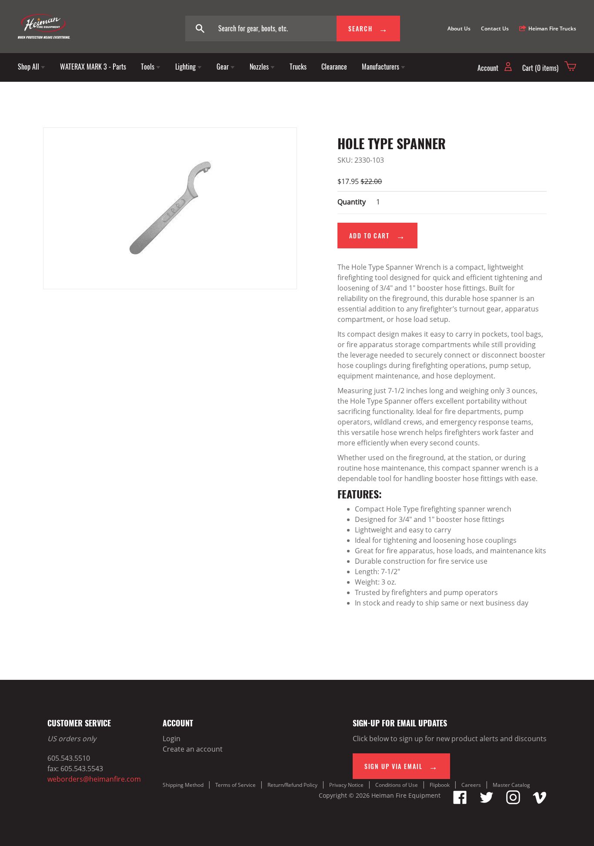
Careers (471, 785)
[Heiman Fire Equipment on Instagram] (513, 801)
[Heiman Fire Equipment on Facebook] (460, 801)
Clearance (334, 66)
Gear (223, 66)
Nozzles (260, 66)
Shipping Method (183, 785)
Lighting (186, 66)
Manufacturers (381, 66)
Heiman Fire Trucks (552, 28)
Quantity (351, 202)
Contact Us (495, 28)
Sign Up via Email (394, 766)
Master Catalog (511, 785)
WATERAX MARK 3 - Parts (93, 66)
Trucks (298, 66)
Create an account (193, 749)
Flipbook (440, 785)
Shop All (29, 66)
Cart (540, 68)
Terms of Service (235, 785)
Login (171, 738)
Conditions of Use (396, 785)
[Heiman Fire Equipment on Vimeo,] (540, 801)
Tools (148, 66)
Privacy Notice (346, 785)
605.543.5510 (68, 758)
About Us (459, 28)
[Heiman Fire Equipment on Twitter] (487, 801)
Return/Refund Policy (292, 785)
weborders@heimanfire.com (94, 779)
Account (488, 68)
